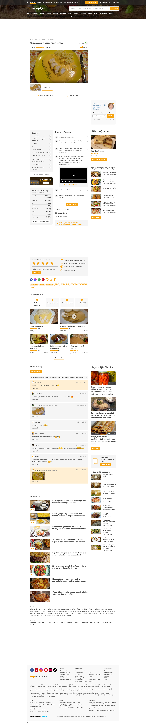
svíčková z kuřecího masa (49, 609)
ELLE (105, 678)
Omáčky (42, 13)
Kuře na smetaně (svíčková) (77, 347)
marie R (104, 486)
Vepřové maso (57, 689)
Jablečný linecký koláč (108, 475)
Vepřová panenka (101, 686)
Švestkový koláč (41, 696)
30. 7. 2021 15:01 (81, 382)
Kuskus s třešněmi (108, 210)
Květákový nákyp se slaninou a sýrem (109, 202)
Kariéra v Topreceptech (95, 674)
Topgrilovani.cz (108, 674)
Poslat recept (51, 279)
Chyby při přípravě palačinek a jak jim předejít (71, 707)
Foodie (91, 676)
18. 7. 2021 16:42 (81, 405)
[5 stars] (52, 263)
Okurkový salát (41, 695)
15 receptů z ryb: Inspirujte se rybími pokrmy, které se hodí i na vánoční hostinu (69, 528)
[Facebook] (32, 670)
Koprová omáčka (50, 695)
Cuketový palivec (108, 195)
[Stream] (50, 670)
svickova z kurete (101, 613)
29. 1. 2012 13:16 (81, 470)
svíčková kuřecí (46, 611)
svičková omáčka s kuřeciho (43, 613)
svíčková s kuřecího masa (96, 609)
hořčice (105, 622)
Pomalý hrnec (75, 689)
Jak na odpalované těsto (91, 685)
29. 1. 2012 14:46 (81, 456)
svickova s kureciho (89, 611)
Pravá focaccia (52, 686)
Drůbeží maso (42, 39)
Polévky (55, 13)
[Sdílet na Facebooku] (31, 279)
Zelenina (57, 284)
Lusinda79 (53, 353)
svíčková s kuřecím (76, 613)
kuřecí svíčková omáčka (79, 609)
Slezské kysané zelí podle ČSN (38, 710)
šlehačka (99, 622)
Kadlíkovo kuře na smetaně (37, 347)
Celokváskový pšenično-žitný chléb (109, 520)
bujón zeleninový (90, 622)
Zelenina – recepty (49, 685)
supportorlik (106, 548)
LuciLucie (105, 478)
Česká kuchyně (69, 16)
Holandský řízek (59, 695)
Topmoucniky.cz (108, 672)
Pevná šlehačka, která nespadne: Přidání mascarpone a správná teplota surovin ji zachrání (102, 709)
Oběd (62, 284)
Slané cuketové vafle (109, 188)
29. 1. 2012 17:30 (81, 433)
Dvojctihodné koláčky (109, 484)
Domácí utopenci (50, 696)
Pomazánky (41, 685)
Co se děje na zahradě (36, 686)
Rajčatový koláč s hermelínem (108, 499)
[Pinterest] (36, 670)
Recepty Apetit (64, 676)
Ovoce (89, 690)
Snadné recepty (107, 689)
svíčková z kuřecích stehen (74, 611)
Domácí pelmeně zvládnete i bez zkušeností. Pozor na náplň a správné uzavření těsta (103, 415)
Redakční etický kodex (81, 681)
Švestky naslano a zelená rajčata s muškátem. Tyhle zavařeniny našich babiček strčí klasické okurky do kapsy (103, 390)
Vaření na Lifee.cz (65, 672)
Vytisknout (47, 279)
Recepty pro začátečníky (82, 16)
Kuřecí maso (63, 13)
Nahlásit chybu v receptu (42, 174)
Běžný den (74, 284)
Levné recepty (94, 16)
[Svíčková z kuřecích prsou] (38, 411)
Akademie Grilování (32, 13)
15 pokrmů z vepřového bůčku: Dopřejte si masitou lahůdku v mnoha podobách (69, 554)
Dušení (32, 287)
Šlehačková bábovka (62, 686)
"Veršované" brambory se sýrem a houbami (109, 539)
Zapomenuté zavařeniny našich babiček (69, 702)
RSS (90, 672)
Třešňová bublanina (91, 686)
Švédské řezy (97, 151)
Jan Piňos (105, 532)
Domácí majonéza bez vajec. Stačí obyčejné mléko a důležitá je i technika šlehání (102, 706)
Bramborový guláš (87, 693)
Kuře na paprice (75, 695)
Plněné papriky (43, 693)
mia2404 (81, 43)
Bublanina (33, 696)
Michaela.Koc (94, 155)
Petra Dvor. (38, 394)
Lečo (96, 695)
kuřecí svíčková (35, 609)
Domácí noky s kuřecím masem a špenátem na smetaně (108, 531)
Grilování (96, 13)
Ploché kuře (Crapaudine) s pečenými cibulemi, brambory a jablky (108, 508)
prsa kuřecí (33, 622)
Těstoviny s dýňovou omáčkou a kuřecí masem (109, 181)
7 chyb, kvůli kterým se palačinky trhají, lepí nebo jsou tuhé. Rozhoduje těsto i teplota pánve (103, 440)
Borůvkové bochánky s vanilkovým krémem (109, 173)
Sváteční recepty (82, 284)
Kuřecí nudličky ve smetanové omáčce (109, 545)
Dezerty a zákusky (79, 685)
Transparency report (94, 679)
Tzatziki (109, 686)
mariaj (32, 331)
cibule (61, 622)
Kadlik (32, 353)
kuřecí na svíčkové (89, 613)
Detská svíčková (36, 326)
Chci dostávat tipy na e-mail (101, 113)
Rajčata (29, 16)
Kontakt (91, 681)
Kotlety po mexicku (108, 513)
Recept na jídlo (64, 670)
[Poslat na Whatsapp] (39, 279)
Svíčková (45, 686)
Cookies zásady (79, 676)
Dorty (85, 690)
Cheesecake (96, 693)
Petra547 (105, 514)
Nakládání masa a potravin (62, 685)
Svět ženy (63, 678)
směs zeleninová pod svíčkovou (48, 622)
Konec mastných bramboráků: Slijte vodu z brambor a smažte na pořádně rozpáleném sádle (102, 703)
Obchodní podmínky (80, 678)
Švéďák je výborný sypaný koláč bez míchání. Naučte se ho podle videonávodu (69, 515)
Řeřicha (112, 685)
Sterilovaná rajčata (53, 693)
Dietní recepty (49, 690)
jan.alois (73, 353)
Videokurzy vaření (65, 674)
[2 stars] (38, 263)
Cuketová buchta (89, 695)
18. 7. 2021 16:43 (81, 394)
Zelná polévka (72, 686)
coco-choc (63, 331)
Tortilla (72, 685)
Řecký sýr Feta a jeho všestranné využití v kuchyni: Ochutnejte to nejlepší (69, 502)
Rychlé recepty (49, 16)
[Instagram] (41, 670)
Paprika (90, 13)
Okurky (70, 13)
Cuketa (111, 13)
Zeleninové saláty (67, 690)
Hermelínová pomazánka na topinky (39, 711)
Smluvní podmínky (79, 679)
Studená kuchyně (78, 690)
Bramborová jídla (66, 689)
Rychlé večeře (59, 16)
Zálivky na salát (81, 686)
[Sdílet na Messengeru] (35, 279)
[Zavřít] (86, 377)
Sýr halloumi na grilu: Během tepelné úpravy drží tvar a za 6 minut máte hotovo (70, 567)
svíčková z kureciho (64, 609)
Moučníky (49, 13)
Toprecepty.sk (108, 670)
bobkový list (70, 622)
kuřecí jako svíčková (58, 611)
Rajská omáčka (78, 693)
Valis (104, 541)
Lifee (105, 679)
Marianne (106, 676)
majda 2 (37, 456)
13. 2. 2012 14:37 (81, 422)
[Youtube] (46, 670)
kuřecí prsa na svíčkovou (61, 613)
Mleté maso (49, 689)
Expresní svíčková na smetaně (72, 326)
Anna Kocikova (39, 434)
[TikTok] (55, 670)
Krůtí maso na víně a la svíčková (58, 347)
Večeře (67, 284)
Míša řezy (67, 695)
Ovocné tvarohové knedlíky (66, 693)
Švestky (76, 13)
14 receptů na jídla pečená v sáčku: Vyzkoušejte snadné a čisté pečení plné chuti (68, 581)
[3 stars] (43, 263)
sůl (64, 622)
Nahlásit (91, 678)
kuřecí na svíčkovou (44, 615)
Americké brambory (104, 685)
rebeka (37, 445)
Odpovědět (35, 388)
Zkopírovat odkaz (55, 279)
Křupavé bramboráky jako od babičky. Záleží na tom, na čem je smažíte (70, 593)
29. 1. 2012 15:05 (81, 445)
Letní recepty (103, 13)
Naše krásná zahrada (65, 679)
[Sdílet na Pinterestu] (43, 279)
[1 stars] (34, 263)
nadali (104, 493)
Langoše (82, 695)
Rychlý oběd (112, 695)
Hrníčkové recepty (38, 16)
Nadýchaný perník (103, 695)
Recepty (35, 39)
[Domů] (31, 39)
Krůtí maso (42, 689)
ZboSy (104, 501)
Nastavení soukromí (80, 670)
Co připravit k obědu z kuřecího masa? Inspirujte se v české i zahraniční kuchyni (68, 541)
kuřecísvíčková (57, 615)
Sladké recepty (41, 690)
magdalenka (106, 523)
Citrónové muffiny (108, 491)
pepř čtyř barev (80, 622)
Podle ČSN (83, 13)
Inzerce (91, 670)
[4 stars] (47, 263)
